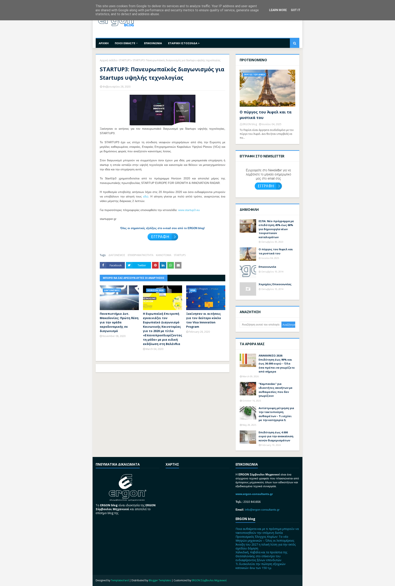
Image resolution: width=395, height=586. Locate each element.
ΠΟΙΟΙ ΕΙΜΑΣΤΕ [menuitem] (125, 43)
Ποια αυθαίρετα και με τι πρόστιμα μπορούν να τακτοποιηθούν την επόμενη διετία (267, 531)
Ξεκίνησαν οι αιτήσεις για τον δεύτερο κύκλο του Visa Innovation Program (203, 320)
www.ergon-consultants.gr (254, 494)
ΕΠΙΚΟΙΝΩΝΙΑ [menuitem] (153, 43)
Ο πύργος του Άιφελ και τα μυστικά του (266, 115)
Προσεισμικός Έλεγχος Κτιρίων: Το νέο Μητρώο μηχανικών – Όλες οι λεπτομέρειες (265, 538)
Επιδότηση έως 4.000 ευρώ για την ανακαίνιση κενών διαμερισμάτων (276, 436)
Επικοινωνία (267, 267)
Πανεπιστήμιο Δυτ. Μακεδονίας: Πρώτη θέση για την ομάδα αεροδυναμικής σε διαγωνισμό (119, 322)
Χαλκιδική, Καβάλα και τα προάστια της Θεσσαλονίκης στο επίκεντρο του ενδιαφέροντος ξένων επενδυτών (261, 556)
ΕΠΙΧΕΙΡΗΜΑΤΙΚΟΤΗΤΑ (140, 255)
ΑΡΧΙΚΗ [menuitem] (104, 43)
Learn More (278, 10)
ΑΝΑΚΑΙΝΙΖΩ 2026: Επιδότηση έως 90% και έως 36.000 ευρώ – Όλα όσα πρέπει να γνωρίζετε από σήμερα (277, 363)
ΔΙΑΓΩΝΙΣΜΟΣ (116, 255)
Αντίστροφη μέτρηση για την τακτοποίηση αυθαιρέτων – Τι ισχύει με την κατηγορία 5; (276, 414)
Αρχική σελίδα (108, 60)
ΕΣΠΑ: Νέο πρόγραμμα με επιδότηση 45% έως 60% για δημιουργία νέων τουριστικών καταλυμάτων (276, 229)
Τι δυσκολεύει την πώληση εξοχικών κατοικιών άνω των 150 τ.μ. (261, 566)
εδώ (145, 196)
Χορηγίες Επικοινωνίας (275, 284)
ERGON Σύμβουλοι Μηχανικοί (209, 580)
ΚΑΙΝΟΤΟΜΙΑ (163, 255)
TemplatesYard (120, 580)
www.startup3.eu (189, 210)
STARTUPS (125, 60)
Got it (295, 10)
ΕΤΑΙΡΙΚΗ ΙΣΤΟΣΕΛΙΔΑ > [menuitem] (184, 43)
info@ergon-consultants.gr (262, 509)
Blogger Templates (160, 580)
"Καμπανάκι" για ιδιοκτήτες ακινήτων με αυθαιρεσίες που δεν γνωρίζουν (276, 390)
